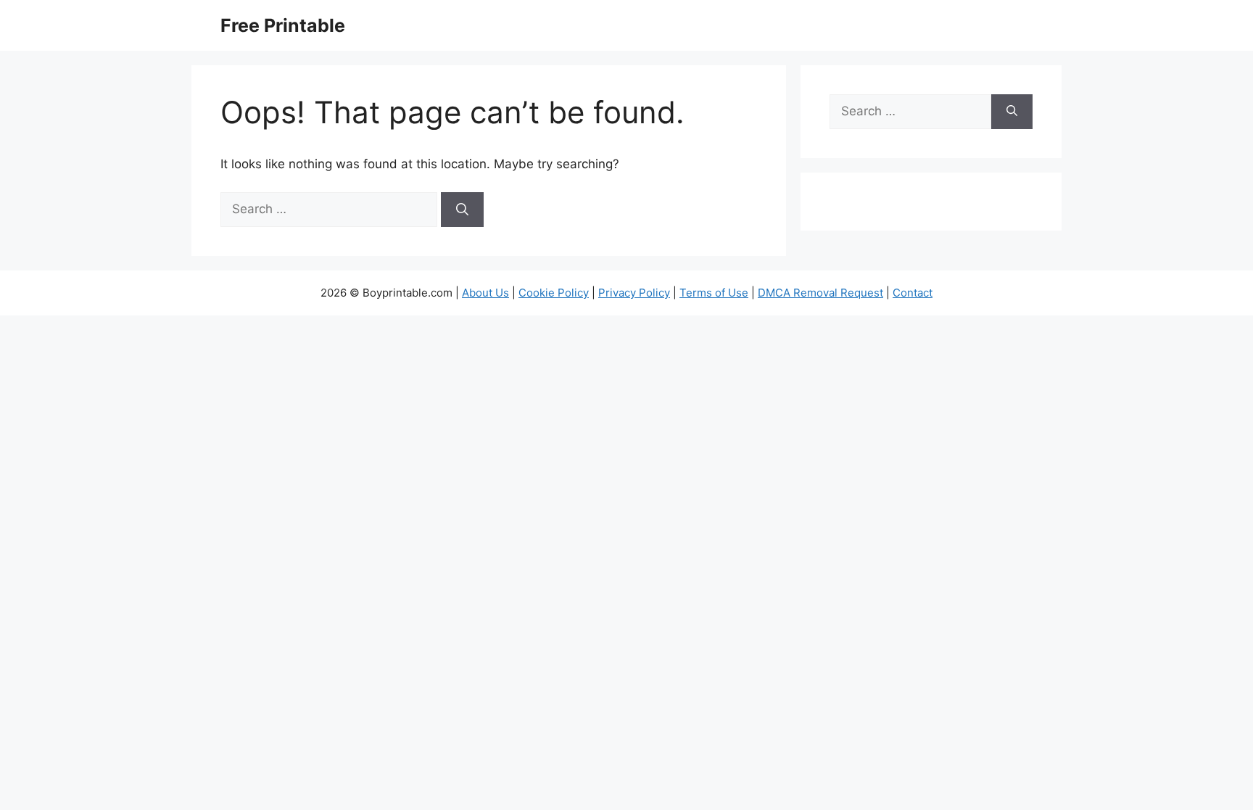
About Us (485, 292)
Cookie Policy (553, 292)
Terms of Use (713, 292)
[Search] (462, 209)
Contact (912, 292)
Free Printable (282, 25)
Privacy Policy (634, 292)
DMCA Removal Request (820, 292)
